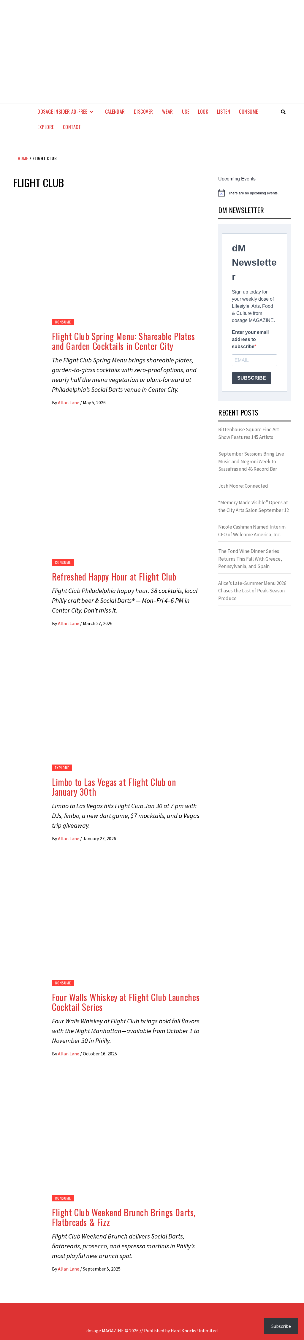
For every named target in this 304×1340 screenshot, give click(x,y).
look (203, 111)
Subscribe (281, 1326)
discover (143, 111)
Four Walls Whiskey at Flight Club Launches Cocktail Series (126, 1002)
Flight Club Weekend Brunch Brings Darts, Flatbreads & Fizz (123, 1217)
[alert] (254, 192)
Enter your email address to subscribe (250, 339)
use (185, 111)
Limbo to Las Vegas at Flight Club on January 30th (114, 786)
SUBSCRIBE (251, 377)
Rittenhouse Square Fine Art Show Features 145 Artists (248, 433)
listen (223, 111)
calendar (115, 111)
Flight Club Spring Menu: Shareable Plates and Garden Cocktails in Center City (123, 341)
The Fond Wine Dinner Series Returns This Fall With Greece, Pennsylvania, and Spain (250, 559)
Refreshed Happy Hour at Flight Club (114, 576)
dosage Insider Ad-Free (62, 111)
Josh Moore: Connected (243, 486)
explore (45, 127)
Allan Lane (69, 402)
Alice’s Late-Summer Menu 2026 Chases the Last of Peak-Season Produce (252, 591)
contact (72, 127)
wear (167, 111)
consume (248, 111)
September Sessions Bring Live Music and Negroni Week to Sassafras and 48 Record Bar (251, 461)
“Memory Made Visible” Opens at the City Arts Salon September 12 (253, 506)
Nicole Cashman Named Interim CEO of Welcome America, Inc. (252, 531)
